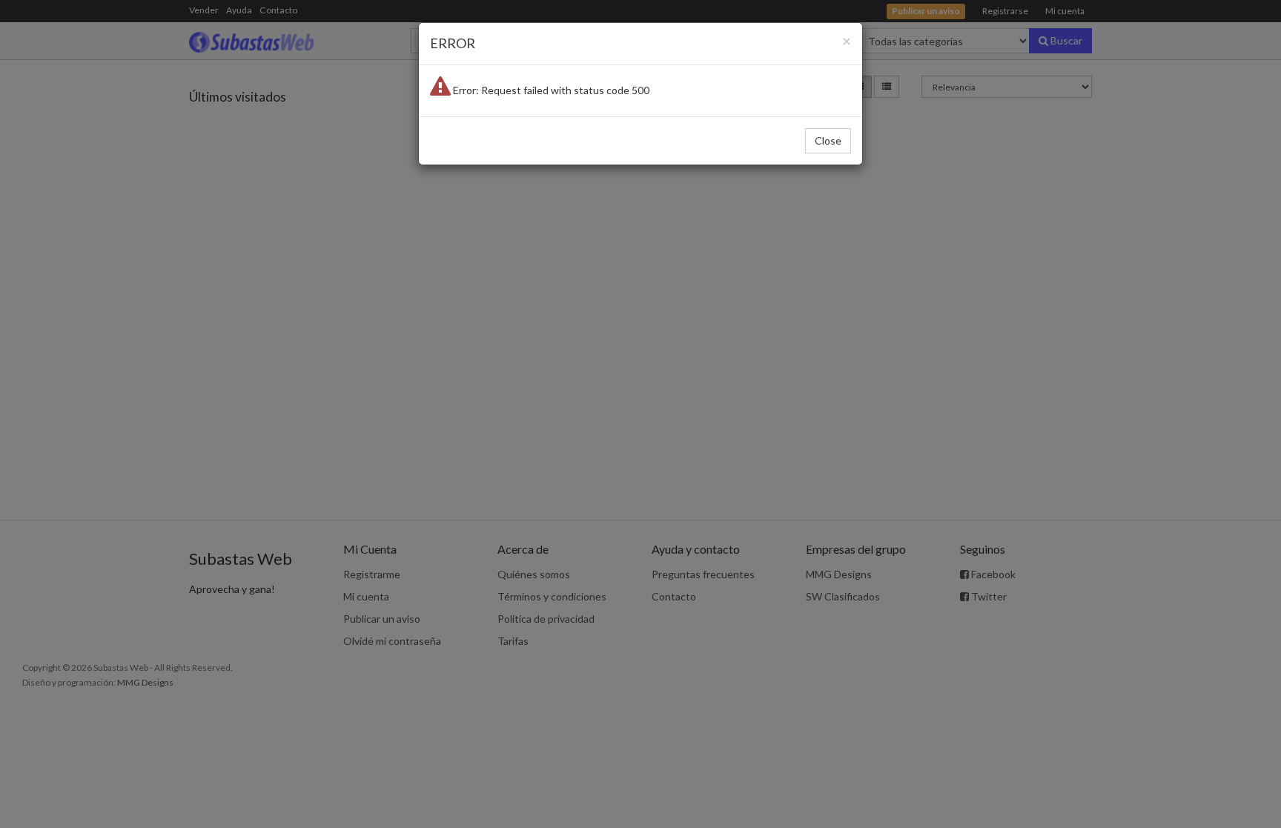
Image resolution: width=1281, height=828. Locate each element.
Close (828, 140)
